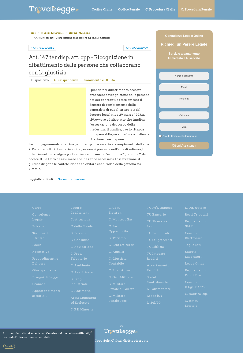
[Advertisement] (57, 111)
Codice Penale (129, 9)
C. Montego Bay (121, 219)
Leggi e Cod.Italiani (79, 210)
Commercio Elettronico (194, 235)
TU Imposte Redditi (156, 256)
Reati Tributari (196, 214)
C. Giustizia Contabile (117, 261)
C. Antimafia (80, 291)
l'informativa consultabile (32, 337)
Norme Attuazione (79, 32)
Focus (36, 245)
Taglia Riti (193, 245)
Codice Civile (102, 9)
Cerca (36, 207)
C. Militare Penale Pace (118, 298)
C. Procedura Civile (160, 9)
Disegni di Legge (45, 277)
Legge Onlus (194, 263)
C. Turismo (117, 238)
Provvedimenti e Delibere (45, 261)
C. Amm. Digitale (192, 303)
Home (32, 32)
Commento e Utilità (99, 80)
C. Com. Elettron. (115, 210)
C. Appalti (116, 251)
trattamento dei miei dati (184, 136)
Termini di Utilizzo (40, 235)
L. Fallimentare (159, 289)
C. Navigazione (81, 247)
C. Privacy (78, 233)
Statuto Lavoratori (193, 254)
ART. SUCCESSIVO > (137, 47)
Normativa (40, 251)
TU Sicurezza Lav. (157, 224)
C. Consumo (79, 240)
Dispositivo (40, 80)
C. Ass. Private (81, 272)
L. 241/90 (154, 302)
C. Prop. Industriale (79, 281)
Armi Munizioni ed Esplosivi (83, 300)
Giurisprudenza (66, 80)
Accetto (9, 346)
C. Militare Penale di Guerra (121, 286)
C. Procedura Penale (196, 9)
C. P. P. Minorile (81, 309)
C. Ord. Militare (121, 277)
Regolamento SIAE (195, 224)
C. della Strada (81, 226)
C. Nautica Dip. (196, 294)
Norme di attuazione (71, 179)
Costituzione (80, 219)
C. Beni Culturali (121, 245)
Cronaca (38, 284)
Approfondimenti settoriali (46, 293)
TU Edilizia (155, 247)
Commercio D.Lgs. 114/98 (195, 284)
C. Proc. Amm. (120, 270)
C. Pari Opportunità (118, 228)
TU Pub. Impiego (160, 207)
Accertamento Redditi (158, 268)
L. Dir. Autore (195, 207)
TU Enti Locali (158, 233)
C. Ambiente (80, 265)
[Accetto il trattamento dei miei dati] (179, 136)
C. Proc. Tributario (78, 256)
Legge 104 (154, 296)
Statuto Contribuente (157, 279)
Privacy (38, 226)
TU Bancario (156, 214)
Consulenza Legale (41, 217)
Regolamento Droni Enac (195, 273)
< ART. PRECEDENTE (42, 47)
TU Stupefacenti (159, 240)
